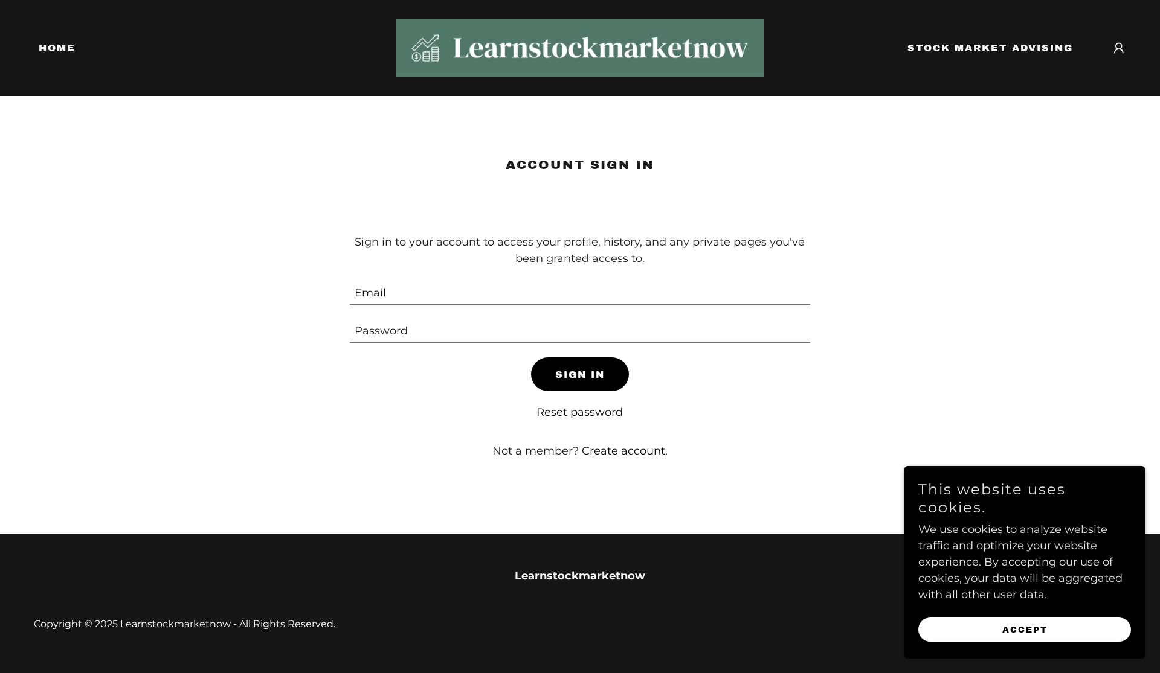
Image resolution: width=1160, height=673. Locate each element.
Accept (1025, 629)
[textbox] (580, 293)
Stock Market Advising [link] (990, 48)
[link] (580, 47)
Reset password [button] (579, 412)
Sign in (580, 374)
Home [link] (57, 48)
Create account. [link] (625, 451)
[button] (1119, 48)
